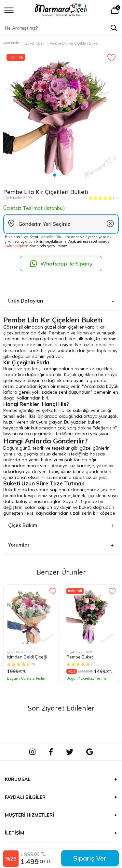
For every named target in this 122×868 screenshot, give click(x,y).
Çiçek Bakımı (23, 525)
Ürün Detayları (25, 301)
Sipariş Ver (89, 858)
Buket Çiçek (34, 43)
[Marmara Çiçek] (61, 10)
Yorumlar (19, 545)
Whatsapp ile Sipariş (66, 263)
